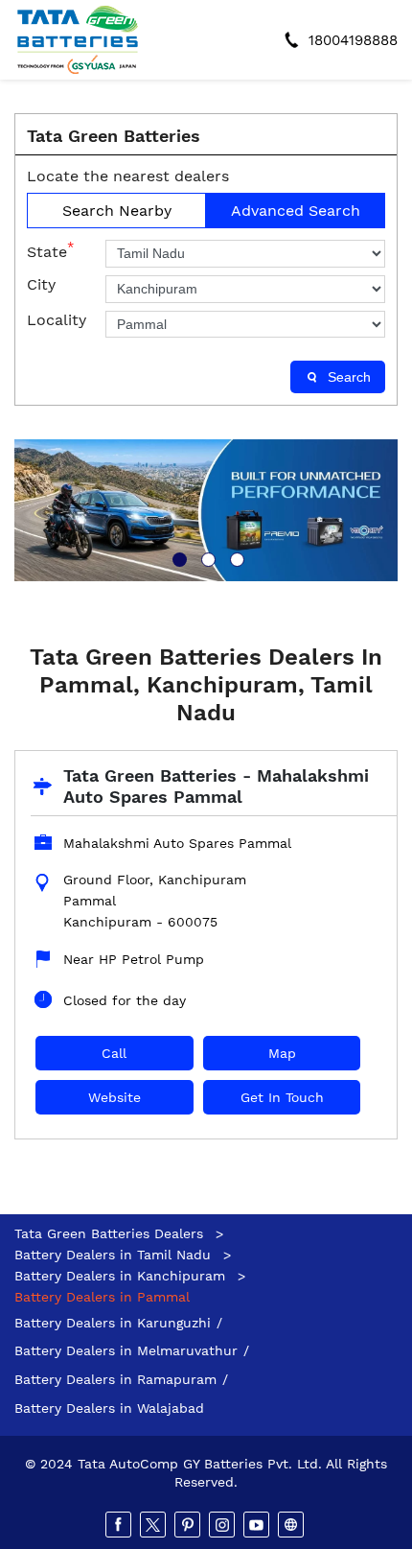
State (50, 250)
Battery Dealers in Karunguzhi (112, 1322)
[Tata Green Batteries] (77, 40)
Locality (56, 320)
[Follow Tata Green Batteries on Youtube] (257, 1525)
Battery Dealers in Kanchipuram (119, 1275)
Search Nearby (117, 210)
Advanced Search (295, 210)
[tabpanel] (206, 510)
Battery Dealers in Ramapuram (115, 1379)
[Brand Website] (292, 1525)
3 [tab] (235, 557)
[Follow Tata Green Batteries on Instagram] (223, 1525)
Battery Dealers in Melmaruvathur (126, 1350)
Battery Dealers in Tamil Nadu (112, 1254)
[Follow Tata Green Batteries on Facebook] (119, 1525)
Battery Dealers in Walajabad (109, 1408)
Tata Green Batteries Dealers (111, 1233)
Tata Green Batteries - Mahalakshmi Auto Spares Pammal (216, 786)
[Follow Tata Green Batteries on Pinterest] (188, 1525)
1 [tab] (177, 557)
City (41, 284)
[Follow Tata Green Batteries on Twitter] (154, 1525)
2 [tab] (206, 557)
